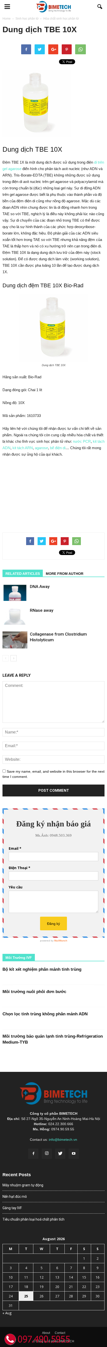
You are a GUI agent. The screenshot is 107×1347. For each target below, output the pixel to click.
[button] (100, 6)
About (46, 1333)
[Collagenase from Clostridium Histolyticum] (14, 639)
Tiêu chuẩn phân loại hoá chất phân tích (33, 1219)
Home (6, 18)
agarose (41, 448)
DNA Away (40, 586)
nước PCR (82, 441)
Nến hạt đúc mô (14, 1197)
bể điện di (57, 448)
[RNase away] (14, 616)
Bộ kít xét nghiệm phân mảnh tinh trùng (41, 969)
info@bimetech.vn (63, 1140)
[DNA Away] (14, 592)
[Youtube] (74, 1154)
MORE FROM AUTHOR (64, 574)
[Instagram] (47, 1154)
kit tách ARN (22, 448)
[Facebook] (33, 1154)
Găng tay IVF (12, 1208)
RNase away (41, 610)
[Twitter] (60, 1154)
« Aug (6, 1313)
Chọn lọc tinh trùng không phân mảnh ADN (45, 1014)
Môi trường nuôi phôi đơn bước (34, 991)
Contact (60, 1333)
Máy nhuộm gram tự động (22, 1185)
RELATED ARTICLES (22, 574)
